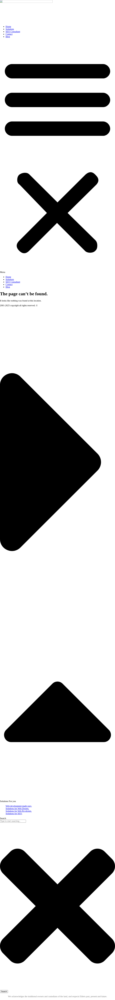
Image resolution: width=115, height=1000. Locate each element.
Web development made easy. (19, 806)
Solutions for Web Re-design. (19, 811)
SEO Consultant (13, 31)
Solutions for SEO (14, 813)
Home (8, 26)
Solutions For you (8, 801)
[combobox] (13, 821)
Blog (8, 36)
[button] (57, 156)
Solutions (10, 29)
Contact (9, 34)
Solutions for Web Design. (17, 808)
